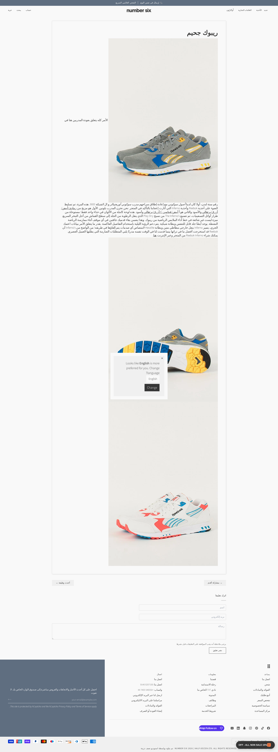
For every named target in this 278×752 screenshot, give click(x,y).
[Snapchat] (244, 728)
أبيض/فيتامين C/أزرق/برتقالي (160, 212)
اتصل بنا (266, 679)
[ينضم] (10, 699)
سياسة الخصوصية (261, 705)
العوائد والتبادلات (261, 690)
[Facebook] (268, 728)
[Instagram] (250, 728)
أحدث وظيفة (63, 582)
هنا (155, 235)
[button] (259, 10)
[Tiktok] (262, 728)
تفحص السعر (263, 700)
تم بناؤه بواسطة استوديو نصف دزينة (157, 748)
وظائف (212, 700)
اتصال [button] (159, 674)
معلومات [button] (212, 674)
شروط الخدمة (209, 711)
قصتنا (213, 679)
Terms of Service (83, 706)
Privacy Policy (65, 706)
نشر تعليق (217, 650)
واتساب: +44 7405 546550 (150, 690)
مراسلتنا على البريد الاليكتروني (146, 700)
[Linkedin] (238, 728)
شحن (267, 684)
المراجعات (210, 705)
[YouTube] (232, 728)
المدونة (212, 695)
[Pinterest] (256, 728)
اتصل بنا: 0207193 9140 (151, 684)
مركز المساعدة (262, 711)
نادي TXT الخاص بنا (206, 690)
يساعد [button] (267, 674)
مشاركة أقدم (215, 582)
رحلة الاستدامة (208, 684)
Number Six (181, 748)
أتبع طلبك (265, 695)
